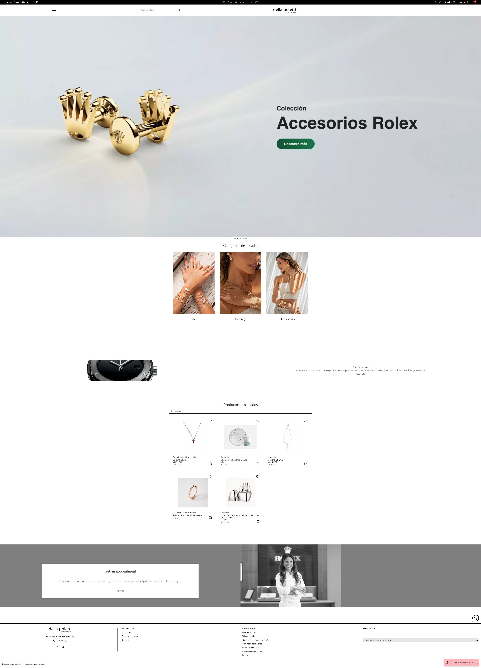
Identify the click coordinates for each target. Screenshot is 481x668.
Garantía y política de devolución (255, 640)
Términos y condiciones (252, 644)
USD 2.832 (224, 522)
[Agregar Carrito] (210, 463)
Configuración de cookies (252, 651)
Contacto (126, 640)
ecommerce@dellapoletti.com (61, 636)
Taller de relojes (249, 636)
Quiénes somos (248, 632)
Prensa (245, 655)
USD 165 (271, 465)
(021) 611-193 (61, 641)
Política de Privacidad (251, 648)
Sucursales (126, 632)
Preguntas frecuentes (130, 636)
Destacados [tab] (176, 411)
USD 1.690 (177, 518)
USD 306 (224, 465)
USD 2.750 (177, 465)
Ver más (360, 374)
